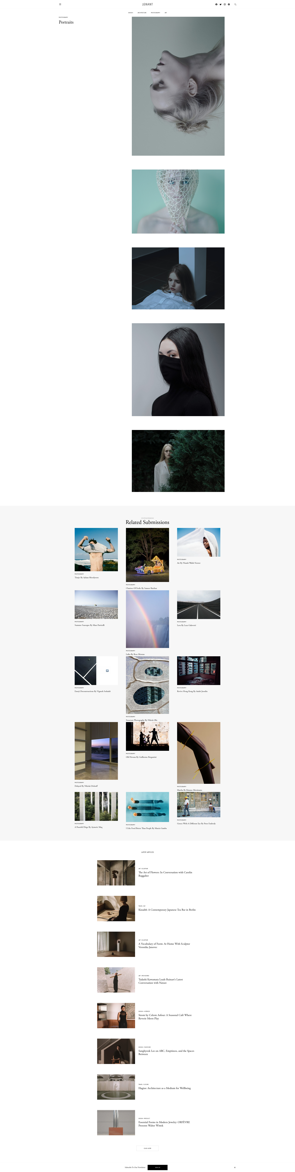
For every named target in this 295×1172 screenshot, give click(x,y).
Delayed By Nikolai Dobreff (86, 786)
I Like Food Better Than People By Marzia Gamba (146, 828)
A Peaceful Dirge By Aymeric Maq (88, 827)
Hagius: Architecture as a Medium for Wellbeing (165, 1088)
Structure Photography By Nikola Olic (141, 720)
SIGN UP (157, 1167)
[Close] (234, 1167)
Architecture (142, 13)
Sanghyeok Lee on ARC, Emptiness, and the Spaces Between (166, 1052)
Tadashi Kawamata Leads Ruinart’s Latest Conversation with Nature (161, 981)
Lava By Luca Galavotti (186, 625)
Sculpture (145, 869)
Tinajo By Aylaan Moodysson (87, 577)
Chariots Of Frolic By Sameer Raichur (141, 588)
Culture (146, 1084)
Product (147, 1118)
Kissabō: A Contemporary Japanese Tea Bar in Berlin (167, 910)
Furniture (147, 1047)
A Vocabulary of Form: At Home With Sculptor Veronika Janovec (164, 945)
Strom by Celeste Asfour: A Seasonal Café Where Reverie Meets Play (165, 1016)
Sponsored (145, 976)
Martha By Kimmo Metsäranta (189, 790)
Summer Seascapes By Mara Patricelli (90, 625)
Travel (140, 906)
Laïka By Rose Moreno (135, 654)
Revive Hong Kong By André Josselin (192, 691)
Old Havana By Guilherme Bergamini (141, 757)
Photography (155, 13)
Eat (144, 906)
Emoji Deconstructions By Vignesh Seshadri (93, 691)
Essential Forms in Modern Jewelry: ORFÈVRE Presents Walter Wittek (164, 1124)
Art (166, 13)
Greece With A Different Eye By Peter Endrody (196, 823)
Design (130, 13)
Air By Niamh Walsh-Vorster (188, 563)
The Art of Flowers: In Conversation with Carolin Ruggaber (165, 874)
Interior (147, 1011)
